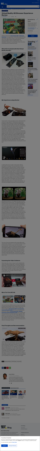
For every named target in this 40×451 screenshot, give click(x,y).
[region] (20, 443)
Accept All (4, 445)
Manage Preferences (12, 445)
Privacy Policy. (14, 442)
